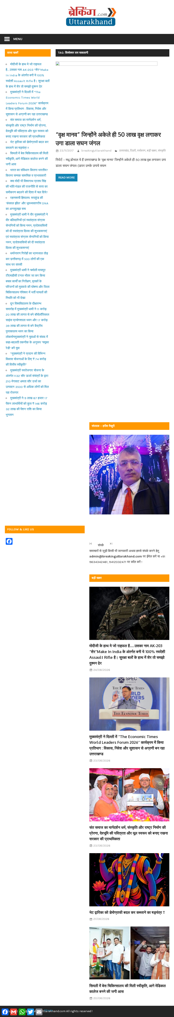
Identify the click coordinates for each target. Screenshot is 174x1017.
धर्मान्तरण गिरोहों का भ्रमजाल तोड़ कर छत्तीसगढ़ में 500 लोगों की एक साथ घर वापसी (27, 258)
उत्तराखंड (124, 150)
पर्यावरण (141, 150)
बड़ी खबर (152, 150)
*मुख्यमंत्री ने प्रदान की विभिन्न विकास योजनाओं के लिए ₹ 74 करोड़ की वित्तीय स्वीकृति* (26, 359)
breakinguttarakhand (96, 150)
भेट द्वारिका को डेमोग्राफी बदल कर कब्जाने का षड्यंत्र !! (127, 912)
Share (48, 1010)
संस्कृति (162, 150)
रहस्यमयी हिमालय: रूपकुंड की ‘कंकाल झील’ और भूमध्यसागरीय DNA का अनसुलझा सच (27, 203)
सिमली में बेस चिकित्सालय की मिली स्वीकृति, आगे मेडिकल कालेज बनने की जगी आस (27, 158)
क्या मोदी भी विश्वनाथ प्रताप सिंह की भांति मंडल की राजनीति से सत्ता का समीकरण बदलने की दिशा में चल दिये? (27, 186)
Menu (17, 39)
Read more (66, 177)
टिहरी (133, 150)
